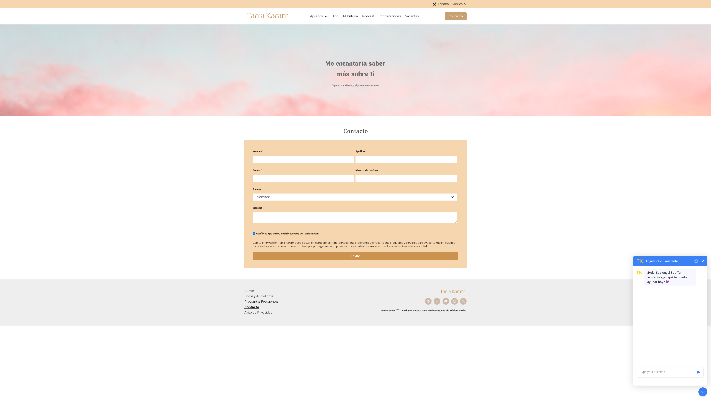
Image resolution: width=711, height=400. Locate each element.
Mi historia (350, 16)
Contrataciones (390, 16)
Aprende (316, 16)
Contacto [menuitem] (251, 307)
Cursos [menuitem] (249, 291)
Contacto (455, 16)
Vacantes (412, 16)
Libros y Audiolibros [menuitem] (258, 296)
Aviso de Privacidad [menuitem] (258, 312)
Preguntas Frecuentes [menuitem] (261, 301)
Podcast (368, 16)
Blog (335, 16)
